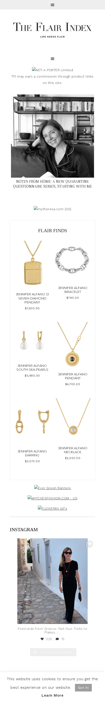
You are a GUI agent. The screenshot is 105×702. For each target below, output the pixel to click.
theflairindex (51, 543)
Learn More (52, 695)
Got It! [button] (83, 688)
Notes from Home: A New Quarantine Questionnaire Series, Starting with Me (52, 184)
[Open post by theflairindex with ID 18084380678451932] (52, 581)
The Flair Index (52, 29)
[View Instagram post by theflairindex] (90, 618)
